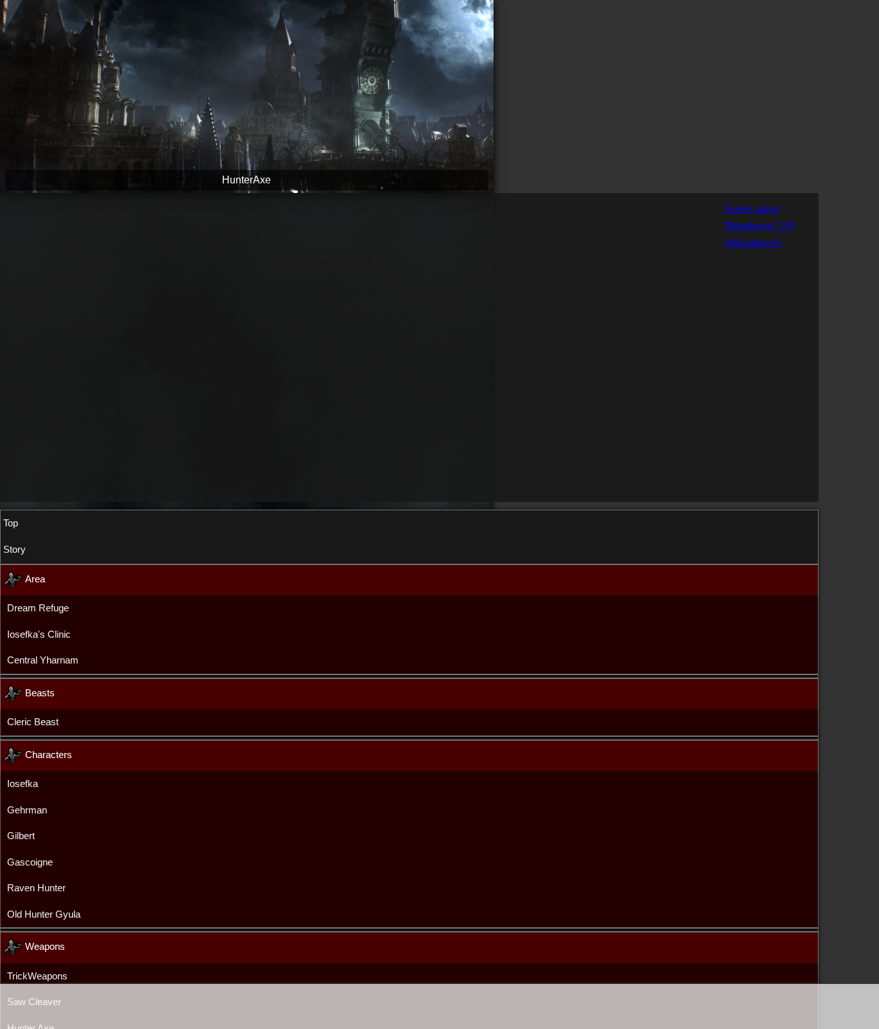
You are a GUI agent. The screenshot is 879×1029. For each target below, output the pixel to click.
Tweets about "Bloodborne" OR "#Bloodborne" (759, 123)
